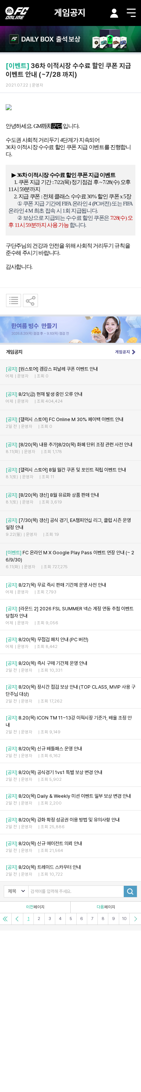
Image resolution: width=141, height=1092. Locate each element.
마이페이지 (114, 13)
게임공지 (70, 12)
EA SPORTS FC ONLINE (17, 13)
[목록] (13, 300)
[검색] (130, 891)
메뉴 (131, 13)
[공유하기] (30, 300)
